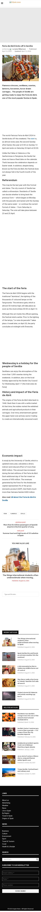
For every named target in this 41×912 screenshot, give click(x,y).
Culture (4, 834)
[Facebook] (30, 3)
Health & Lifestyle (8, 847)
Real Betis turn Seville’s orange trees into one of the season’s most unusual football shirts (27, 717)
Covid (4, 844)
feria (5, 513)
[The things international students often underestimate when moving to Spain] (20, 560)
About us (5, 800)
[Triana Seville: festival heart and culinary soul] (8, 772)
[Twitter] (33, 3)
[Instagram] (35, 3)
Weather (5, 805)
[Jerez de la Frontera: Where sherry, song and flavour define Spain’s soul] (8, 759)
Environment (6, 836)
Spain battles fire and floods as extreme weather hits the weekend (27, 655)
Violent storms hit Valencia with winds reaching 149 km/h (27, 694)
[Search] (39, 3)
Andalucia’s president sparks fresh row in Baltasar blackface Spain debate (27, 745)
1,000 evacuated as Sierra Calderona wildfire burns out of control (27, 668)
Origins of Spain (8, 818)
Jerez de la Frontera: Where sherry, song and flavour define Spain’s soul (27, 758)
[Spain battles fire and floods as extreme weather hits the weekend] (8, 656)
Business (5, 831)
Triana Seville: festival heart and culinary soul (27, 770)
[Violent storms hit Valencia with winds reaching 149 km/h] (8, 696)
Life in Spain (6, 811)
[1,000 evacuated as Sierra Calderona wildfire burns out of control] (8, 669)
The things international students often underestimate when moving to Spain (27, 641)
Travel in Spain (7, 816)
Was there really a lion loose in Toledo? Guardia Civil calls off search (27, 681)
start (33, 138)
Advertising (6, 803)
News (4, 808)
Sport (4, 839)
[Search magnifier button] (37, 859)
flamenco (13, 513)
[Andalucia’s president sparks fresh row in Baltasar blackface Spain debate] (8, 746)
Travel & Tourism (8, 841)
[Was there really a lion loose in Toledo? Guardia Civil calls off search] (8, 682)
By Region (5, 813)
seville (23, 513)
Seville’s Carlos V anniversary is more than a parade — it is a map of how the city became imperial (27, 731)
